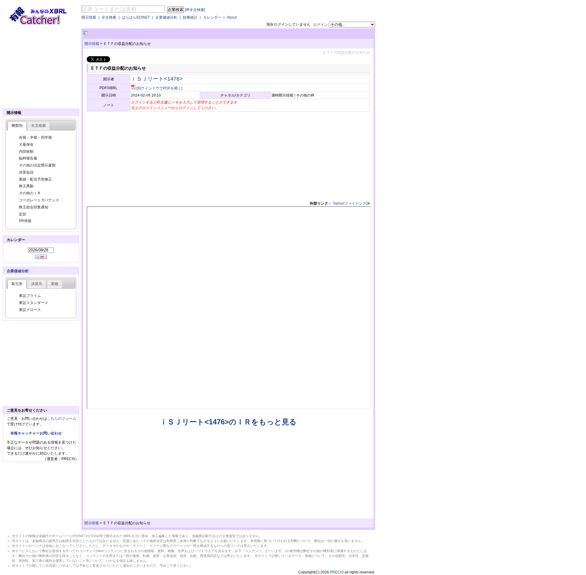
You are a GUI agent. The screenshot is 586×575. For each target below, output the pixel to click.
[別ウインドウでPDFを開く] (159, 88)
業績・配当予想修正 (35, 179)
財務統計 (190, 17)
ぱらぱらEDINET (136, 17)
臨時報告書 (28, 158)
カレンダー (212, 17)
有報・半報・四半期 (35, 137)
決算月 (36, 284)
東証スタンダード (33, 303)
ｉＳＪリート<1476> (157, 79)
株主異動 (26, 186)
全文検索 (109, 17)
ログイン (320, 25)
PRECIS (337, 572)
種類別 (17, 125)
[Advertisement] (160, 33)
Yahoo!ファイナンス (349, 203)
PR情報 (25, 221)
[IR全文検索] (195, 10)
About (232, 17)
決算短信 (26, 172)
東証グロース (30, 310)
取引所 (17, 284)
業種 (54, 284)
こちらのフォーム (61, 418)
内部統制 (26, 151)
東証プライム (30, 296)
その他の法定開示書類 (37, 165)
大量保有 (26, 144)
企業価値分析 (166, 17)
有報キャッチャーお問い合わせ (36, 433)
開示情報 (88, 17)
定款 (22, 214)
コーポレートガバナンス (39, 200)
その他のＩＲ (30, 193)
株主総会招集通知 (33, 207)
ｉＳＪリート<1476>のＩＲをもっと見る (228, 422)
